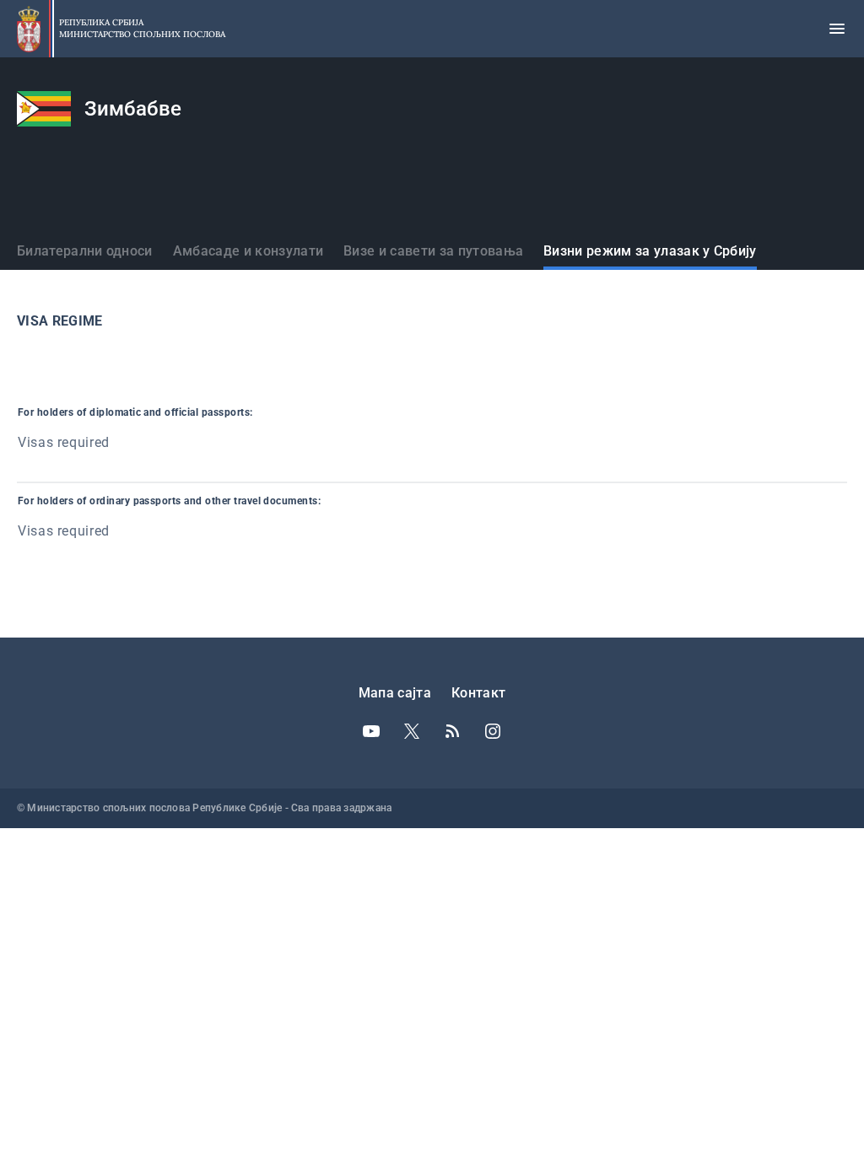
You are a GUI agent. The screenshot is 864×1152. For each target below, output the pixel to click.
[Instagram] (493, 731)
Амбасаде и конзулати (248, 251)
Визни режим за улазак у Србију (650, 251)
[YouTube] (371, 731)
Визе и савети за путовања (433, 251)
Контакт (478, 693)
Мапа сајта (395, 693)
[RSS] (452, 731)
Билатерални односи (85, 251)
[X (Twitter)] (412, 731)
